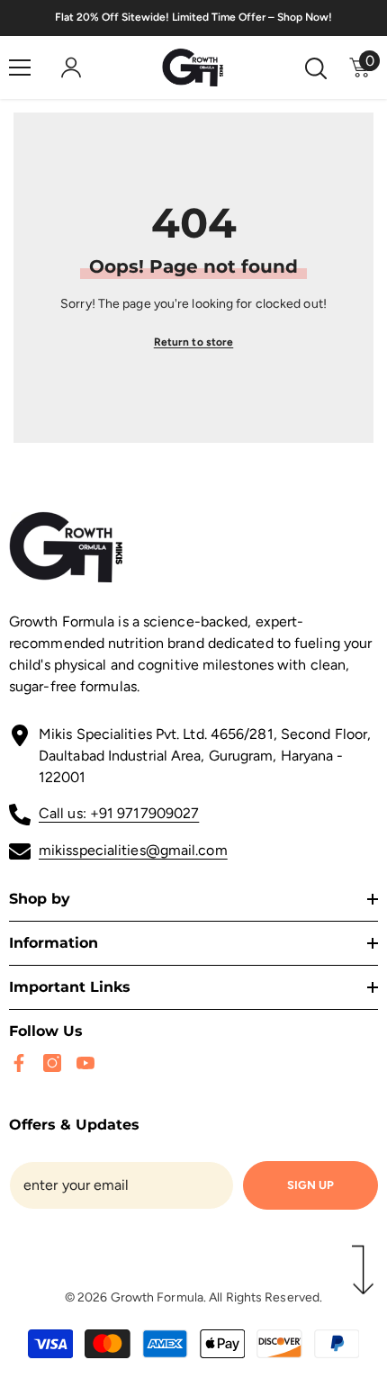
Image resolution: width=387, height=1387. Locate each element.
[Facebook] (19, 1063)
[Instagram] (52, 1063)
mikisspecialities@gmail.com (133, 850)
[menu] (20, 67)
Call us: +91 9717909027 (119, 813)
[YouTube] (85, 1063)
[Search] (316, 68)
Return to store (194, 342)
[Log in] (71, 67)
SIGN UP (310, 1185)
